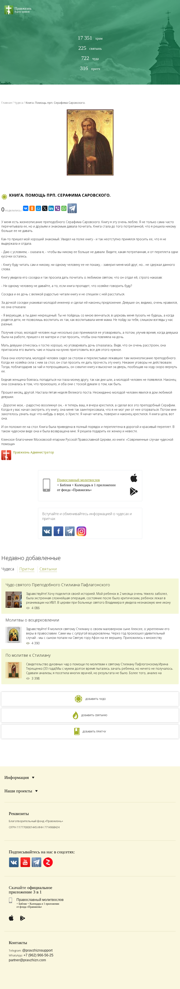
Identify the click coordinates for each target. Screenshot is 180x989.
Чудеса (7, 568)
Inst (81, 531)
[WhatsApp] (64, 208)
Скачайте (17, 887)
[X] (44, 208)
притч (90, 68)
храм (90, 38)
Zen (48, 862)
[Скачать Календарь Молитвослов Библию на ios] (134, 480)
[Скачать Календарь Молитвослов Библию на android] (134, 492)
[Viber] (57, 208)
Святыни (48, 568)
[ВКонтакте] (25, 208)
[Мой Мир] (38, 208)
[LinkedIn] (51, 208)
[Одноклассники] (32, 208)
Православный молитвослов (78, 480)
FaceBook (58, 531)
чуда (90, 58)
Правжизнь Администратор (33, 452)
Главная (6, 103)
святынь (90, 48)
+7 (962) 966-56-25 (38, 955)
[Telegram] (72, 208)
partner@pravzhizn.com (27, 960)
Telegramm (70, 531)
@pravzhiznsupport (37, 950)
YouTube (25, 862)
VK (47, 531)
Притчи (26, 568)
